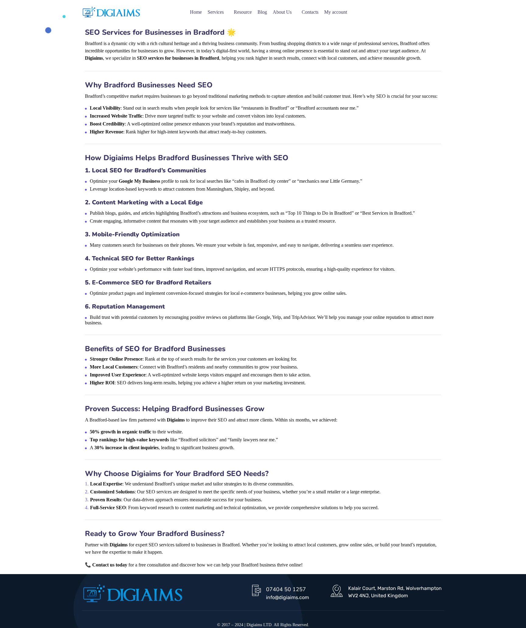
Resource (243, 12)
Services (216, 12)
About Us (282, 12)
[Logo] (111, 12)
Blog (262, 12)
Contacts (310, 12)
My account (335, 12)
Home (196, 12)
